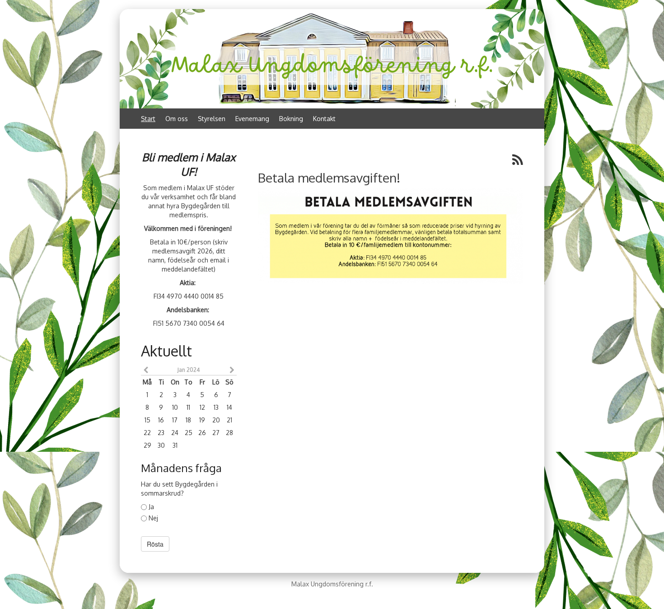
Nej (153, 518)
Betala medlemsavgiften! (329, 177)
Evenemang (252, 118)
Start (148, 118)
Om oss (176, 118)
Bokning (291, 118)
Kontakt (324, 118)
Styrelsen (211, 118)
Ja (151, 507)
